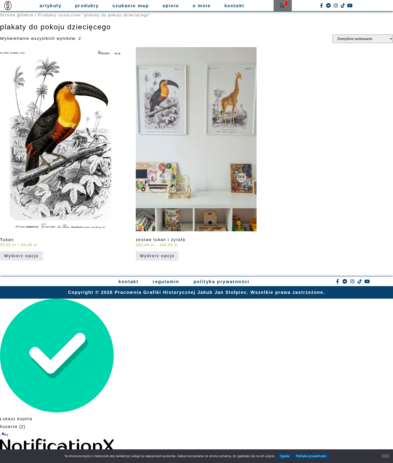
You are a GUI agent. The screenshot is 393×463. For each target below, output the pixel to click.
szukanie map (130, 5)
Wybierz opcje (21, 256)
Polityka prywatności (311, 456)
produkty (87, 5)
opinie (170, 5)
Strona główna (16, 15)
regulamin (166, 281)
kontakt (234, 5)
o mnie (202, 5)
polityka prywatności (222, 281)
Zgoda (284, 456)
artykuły (50, 5)
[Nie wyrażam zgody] (386, 456)
